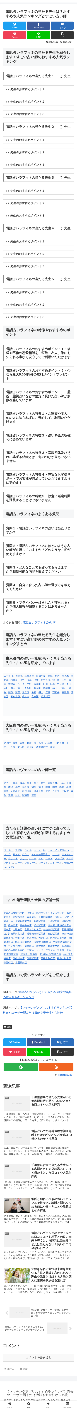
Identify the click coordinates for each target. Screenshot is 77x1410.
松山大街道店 (64, 958)
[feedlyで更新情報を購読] (21, 1067)
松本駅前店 (39, 925)
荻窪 (17, 692)
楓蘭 (61, 787)
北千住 (55, 680)
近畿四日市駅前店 (36, 933)
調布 (10, 692)
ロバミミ (43, 862)
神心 (36, 783)
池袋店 (30, 913)
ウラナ (25, 854)
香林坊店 (13, 925)
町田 (45, 684)
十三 (68, 743)
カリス (37, 850)
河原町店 (43, 937)
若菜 (34, 795)
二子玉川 (8, 675)
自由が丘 (40, 675)
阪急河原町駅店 (43, 942)
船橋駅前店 (39, 921)
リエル (55, 854)
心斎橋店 (66, 946)
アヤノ (7, 783)
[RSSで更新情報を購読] (56, 1067)
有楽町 (37, 684)
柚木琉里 (27, 791)
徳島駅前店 (32, 958)
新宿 (57, 675)
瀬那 (34, 787)
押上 (40, 692)
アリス (23, 858)
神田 (54, 688)
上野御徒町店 (45, 917)
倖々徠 (25, 787)
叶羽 (43, 783)
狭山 (6, 747)
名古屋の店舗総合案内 (59, 925)
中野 (29, 684)
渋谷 (22, 680)
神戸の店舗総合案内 (14, 950)
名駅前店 (17, 929)
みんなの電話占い (41, 854)
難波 (29, 743)
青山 (68, 684)
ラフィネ (13, 858)
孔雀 (61, 783)
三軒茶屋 (29, 675)
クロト (48, 858)
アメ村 (7, 743)
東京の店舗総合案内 (14, 913)
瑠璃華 (25, 795)
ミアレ (11, 866)
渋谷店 (58, 917)
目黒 (52, 684)
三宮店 (30, 950)
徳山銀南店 (19, 958)
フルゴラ (59, 858)
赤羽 (13, 688)
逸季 (15, 783)
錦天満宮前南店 (58, 937)
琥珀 (10, 787)
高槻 (40, 743)
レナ (17, 795)
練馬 (50, 675)
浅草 (29, 680)
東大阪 (21, 747)
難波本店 (40, 946)
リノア (16, 854)
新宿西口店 (19, 917)
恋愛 (9, 1027)
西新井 (55, 692)
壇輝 (47, 787)
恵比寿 (65, 692)
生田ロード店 (64, 950)
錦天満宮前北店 (23, 942)
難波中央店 (53, 946)
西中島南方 (42, 747)
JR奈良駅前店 (11, 954)
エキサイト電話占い (58, 850)
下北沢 (18, 675)
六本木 (65, 675)
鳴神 (54, 787)
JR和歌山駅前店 (28, 954)
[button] (62, 35)
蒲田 (20, 688)
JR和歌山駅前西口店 (50, 954)
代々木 (25, 696)
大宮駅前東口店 (23, 921)
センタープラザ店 (45, 950)
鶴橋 (15, 743)
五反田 (28, 688)
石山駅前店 (53, 933)
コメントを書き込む (38, 1357)
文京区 (35, 696)
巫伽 (68, 787)
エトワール (56, 862)
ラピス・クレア (60, 791)
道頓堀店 (29, 946)
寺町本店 (20, 937)
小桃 (17, 787)
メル (40, 858)
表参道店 (31, 917)
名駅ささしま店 (33, 929)
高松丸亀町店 (48, 958)
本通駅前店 (21, 962)
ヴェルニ (8, 850)
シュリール (30, 862)
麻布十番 (15, 696)
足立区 (25, 692)
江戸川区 (45, 696)
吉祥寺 (11, 684)
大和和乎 (15, 791)
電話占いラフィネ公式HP (39, 622)
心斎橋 (48, 743)
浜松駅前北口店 (16, 933)
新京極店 (31, 937)
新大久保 (45, 680)
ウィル (28, 850)
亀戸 (34, 692)
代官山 (62, 688)
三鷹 (47, 692)
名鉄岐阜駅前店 (51, 929)
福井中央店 (26, 925)
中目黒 (60, 684)
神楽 (29, 783)
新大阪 (30, 747)
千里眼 (18, 850)
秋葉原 (14, 680)
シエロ (32, 858)
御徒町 (46, 688)
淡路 (52, 747)
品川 (6, 688)
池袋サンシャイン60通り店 (50, 913)
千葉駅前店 (53, 921)
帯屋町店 (8, 962)
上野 (64, 680)
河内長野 (59, 743)
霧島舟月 (52, 783)
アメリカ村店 (15, 946)
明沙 (6, 791)
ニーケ (18, 862)
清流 (40, 787)
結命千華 (38, 791)
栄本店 (7, 929)
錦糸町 (37, 688)
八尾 (13, 747)
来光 (47, 791)
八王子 (21, 684)
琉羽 (10, 795)
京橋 (22, 743)
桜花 (22, 783)
